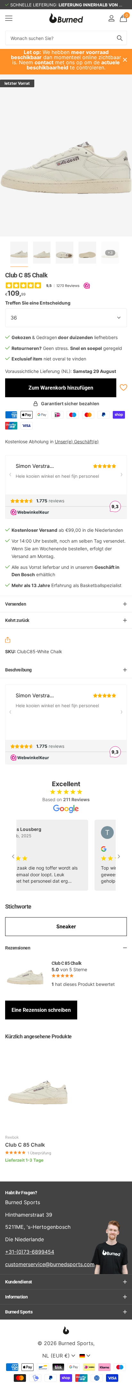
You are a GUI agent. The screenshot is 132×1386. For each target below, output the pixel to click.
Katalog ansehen (8, 18)
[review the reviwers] (97, 848)
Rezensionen (17, 947)
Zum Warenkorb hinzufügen (61, 388)
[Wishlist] (123, 387)
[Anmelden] (111, 18)
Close (125, 59)
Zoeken (120, 38)
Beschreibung (18, 669)
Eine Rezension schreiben (41, 1010)
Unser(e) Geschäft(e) (77, 441)
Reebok (12, 1137)
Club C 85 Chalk (25, 1145)
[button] (9, 641)
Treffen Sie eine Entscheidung (37, 303)
